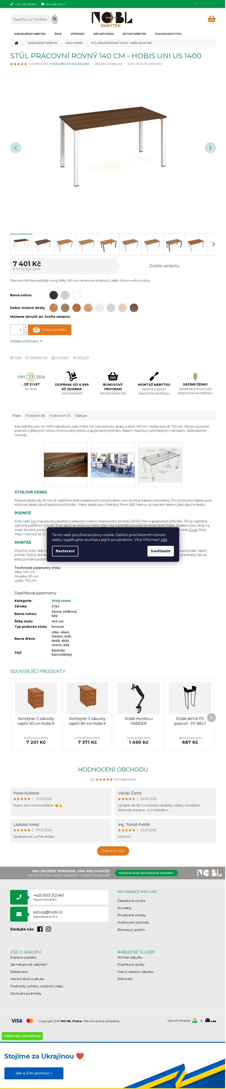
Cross (193, 530)
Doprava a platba (23, 957)
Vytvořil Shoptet (179, 1020)
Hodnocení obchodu (113, 769)
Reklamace (19, 972)
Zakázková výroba (131, 901)
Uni (33, 521)
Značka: (108, 64)
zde (164, 540)
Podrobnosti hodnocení (69, 64)
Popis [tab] (16, 416)
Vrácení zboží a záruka (27, 979)
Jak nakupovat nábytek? (29, 965)
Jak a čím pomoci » (33, 1073)
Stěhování (125, 979)
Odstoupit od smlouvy (22, 1036)
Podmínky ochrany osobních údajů (36, 986)
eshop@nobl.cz (48, 914)
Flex (104, 525)
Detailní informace (24, 341)
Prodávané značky (131, 915)
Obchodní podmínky (25, 994)
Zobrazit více (113, 851)
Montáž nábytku (130, 957)
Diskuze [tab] (81, 416)
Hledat (54, 19)
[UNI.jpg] (160, 460)
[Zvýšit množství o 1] (26, 327)
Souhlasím (161, 551)
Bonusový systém (131, 930)
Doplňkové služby (131, 965)
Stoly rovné (61, 601)
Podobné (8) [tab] (35, 416)
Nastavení (65, 551)
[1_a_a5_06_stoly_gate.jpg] (66, 455)
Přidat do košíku (54, 330)
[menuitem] (30, 34)
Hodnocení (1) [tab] (59, 416)
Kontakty (124, 908)
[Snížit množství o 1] (26, 332)
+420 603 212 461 (48, 897)
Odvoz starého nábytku (135, 972)
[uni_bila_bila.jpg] (113, 455)
